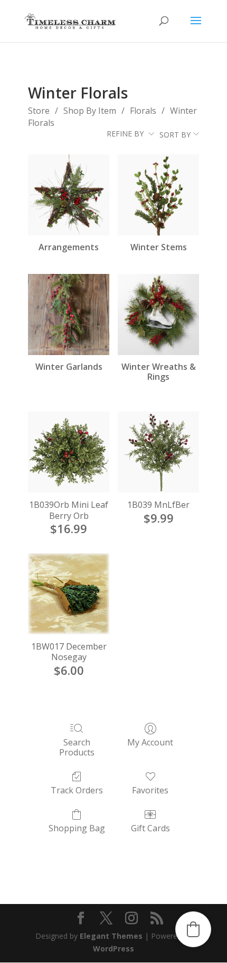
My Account (150, 742)
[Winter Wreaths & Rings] (158, 314)
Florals (143, 110)
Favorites (150, 789)
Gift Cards (150, 827)
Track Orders (77, 789)
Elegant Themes (111, 936)
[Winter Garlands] (68, 314)
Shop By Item (89, 110)
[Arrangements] (68, 194)
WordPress (113, 949)
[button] (193, 929)
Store (39, 110)
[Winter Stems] (158, 194)
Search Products (76, 747)
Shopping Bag (77, 827)
